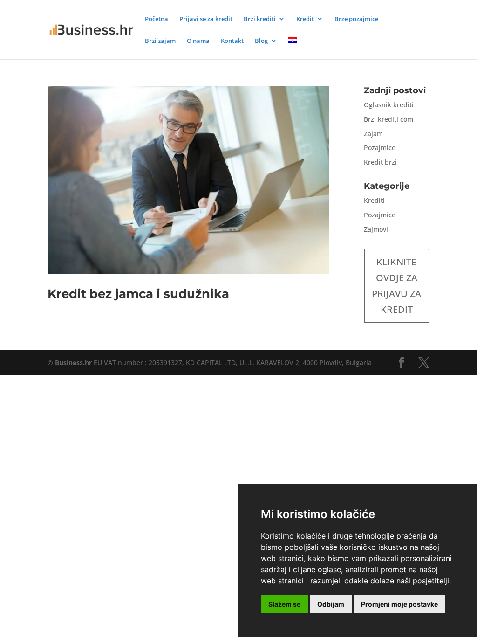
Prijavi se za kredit (205, 19)
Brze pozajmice (356, 19)
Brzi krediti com (388, 119)
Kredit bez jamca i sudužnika (138, 293)
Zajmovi (376, 229)
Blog (261, 41)
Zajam (373, 133)
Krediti (374, 200)
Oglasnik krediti (389, 104)
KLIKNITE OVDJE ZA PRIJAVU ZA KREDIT (396, 286)
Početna (156, 19)
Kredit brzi (380, 162)
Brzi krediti (260, 19)
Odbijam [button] (330, 604)
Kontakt (232, 41)
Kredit (305, 19)
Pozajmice (379, 147)
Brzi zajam (160, 41)
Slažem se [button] (284, 604)
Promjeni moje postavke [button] (399, 604)
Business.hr (73, 362)
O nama (198, 41)
